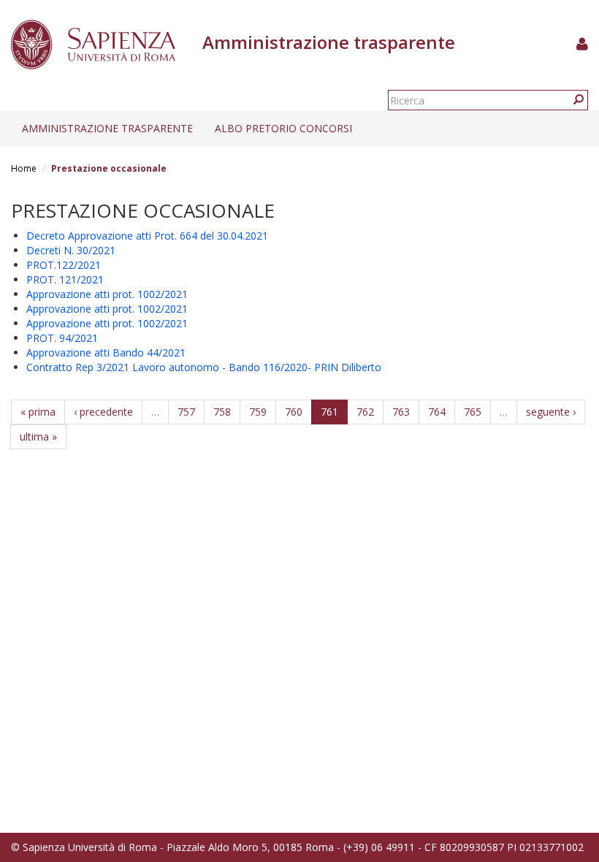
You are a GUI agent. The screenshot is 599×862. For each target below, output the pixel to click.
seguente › (551, 412)
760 (293, 412)
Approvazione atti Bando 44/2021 (106, 352)
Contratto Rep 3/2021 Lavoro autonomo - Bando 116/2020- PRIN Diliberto (203, 367)
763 (401, 412)
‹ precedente (103, 412)
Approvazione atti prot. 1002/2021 (107, 294)
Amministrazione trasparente (107, 128)
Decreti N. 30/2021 (70, 250)
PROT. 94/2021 (62, 338)
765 (472, 412)
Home (24, 168)
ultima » (38, 436)
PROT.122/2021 (63, 265)
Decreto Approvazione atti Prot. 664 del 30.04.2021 (147, 236)
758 (222, 412)
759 (258, 412)
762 (365, 412)
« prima (38, 412)
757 (186, 412)
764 (437, 412)
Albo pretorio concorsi (283, 128)
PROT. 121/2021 (65, 279)
